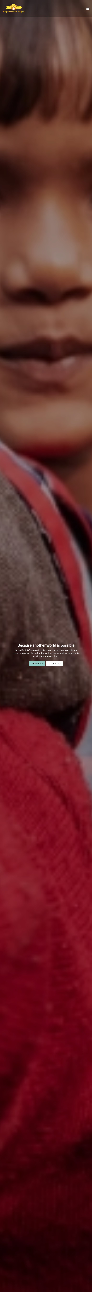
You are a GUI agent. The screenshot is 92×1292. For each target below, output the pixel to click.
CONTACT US (55, 664)
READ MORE (37, 664)
